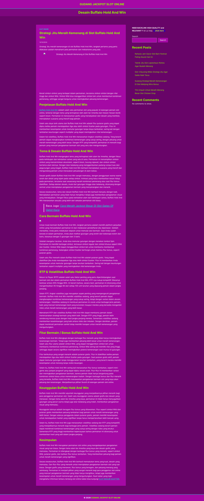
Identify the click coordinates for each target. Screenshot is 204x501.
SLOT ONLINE (44, 29)
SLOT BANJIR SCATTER (109, 479)
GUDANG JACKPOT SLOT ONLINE (105, 498)
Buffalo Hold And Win (48, 110)
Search (135, 36)
